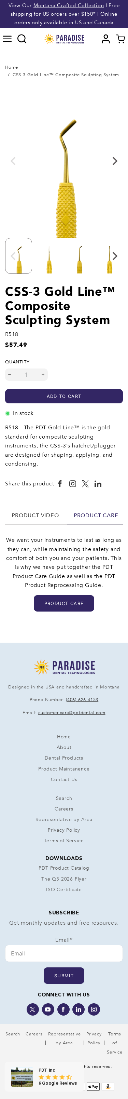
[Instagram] (94, 1009)
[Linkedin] (78, 1009)
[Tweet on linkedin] (98, 484)
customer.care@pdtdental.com (71, 713)
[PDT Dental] (64, 38)
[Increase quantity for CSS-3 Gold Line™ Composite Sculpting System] (43, 374)
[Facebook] (63, 1009)
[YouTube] (48, 1009)
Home (11, 67)
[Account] (106, 39)
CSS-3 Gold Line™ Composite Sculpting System (66, 75)
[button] (7, 39)
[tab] (35, 515)
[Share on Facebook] (60, 484)
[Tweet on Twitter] (85, 484)
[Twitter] (33, 1009)
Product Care (96, 515)
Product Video (35, 515)
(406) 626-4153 (82, 700)
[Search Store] (22, 39)
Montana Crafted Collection (68, 5)
